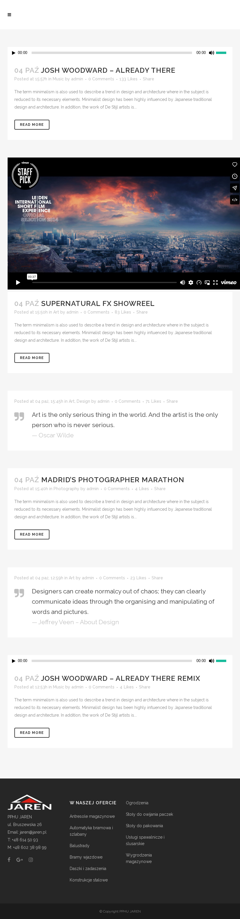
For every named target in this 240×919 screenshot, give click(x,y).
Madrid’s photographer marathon (112, 479)
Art (56, 312)
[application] (120, 53)
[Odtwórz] (14, 53)
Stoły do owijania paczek (149, 814)
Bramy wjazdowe (86, 857)
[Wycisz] (211, 52)
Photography (66, 488)
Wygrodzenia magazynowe (139, 858)
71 (153, 401)
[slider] (224, 52)
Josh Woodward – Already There (108, 70)
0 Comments (101, 79)
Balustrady (80, 845)
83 (123, 312)
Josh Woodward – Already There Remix (120, 678)
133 (128, 79)
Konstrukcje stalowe (89, 880)
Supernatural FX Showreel (98, 303)
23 (138, 578)
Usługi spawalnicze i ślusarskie (145, 840)
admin (77, 79)
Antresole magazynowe (92, 816)
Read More (32, 125)
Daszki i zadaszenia (88, 868)
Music (58, 79)
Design (83, 401)
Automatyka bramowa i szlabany (91, 831)
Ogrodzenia (137, 802)
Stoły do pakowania (144, 825)
